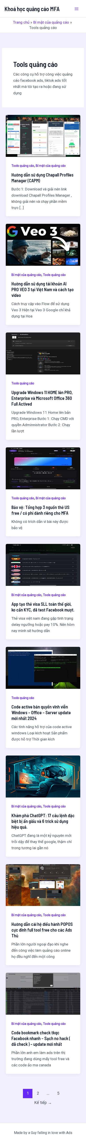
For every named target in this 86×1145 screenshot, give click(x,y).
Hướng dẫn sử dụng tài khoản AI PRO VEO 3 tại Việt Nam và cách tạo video (42, 289)
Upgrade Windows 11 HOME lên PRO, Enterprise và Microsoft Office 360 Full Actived (42, 398)
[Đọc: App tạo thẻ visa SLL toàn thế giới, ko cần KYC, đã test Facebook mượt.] (43, 564)
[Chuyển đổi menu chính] (77, 9)
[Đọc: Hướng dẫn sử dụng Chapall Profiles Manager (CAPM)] (43, 135)
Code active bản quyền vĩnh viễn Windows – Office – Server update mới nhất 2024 (41, 712)
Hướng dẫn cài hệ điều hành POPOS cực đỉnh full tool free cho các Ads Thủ (42, 929)
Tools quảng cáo (22, 165)
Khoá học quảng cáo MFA (32, 8)
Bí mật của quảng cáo (51, 165)
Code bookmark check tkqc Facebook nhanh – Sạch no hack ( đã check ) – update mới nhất (40, 1038)
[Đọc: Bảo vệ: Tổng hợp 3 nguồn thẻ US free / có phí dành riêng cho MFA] (43, 468)
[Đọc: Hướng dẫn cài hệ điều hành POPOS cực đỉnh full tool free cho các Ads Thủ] (43, 885)
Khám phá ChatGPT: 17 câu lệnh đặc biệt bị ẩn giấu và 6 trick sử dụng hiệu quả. (43, 821)
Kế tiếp (43, 1102)
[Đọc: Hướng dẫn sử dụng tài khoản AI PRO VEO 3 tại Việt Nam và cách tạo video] (43, 244)
